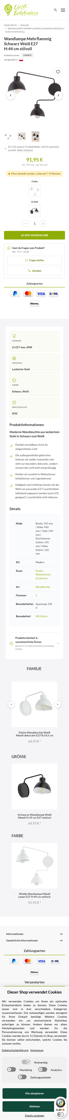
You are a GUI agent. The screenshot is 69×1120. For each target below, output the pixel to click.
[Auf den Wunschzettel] (58, 72)
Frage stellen (36, 260)
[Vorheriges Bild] (10, 95)
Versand (43, 164)
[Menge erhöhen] (43, 223)
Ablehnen (34, 1106)
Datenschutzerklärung (15, 1050)
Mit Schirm (42, 616)
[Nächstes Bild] (58, 95)
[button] (34, 934)
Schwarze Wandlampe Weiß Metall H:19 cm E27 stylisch (35, 816)
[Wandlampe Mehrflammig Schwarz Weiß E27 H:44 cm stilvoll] (34, 95)
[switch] (26, 1062)
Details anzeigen (34, 1115)
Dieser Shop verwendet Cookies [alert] (34, 992)
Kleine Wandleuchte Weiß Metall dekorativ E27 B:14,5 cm (34, 734)
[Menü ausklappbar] (63, 10)
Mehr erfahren (25, 150)
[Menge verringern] (25, 223)
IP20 (14, 413)
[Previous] (11, 704)
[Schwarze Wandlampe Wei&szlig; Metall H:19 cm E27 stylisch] (34, 211)
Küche (39, 570)
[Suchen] (55, 10)
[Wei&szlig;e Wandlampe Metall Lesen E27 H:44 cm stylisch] (34, 191)
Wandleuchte (43, 586)
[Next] (57, 704)
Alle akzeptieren (34, 1093)
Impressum (37, 1050)
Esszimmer (42, 578)
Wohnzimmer (43, 574)
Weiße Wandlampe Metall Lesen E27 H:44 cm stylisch (34, 895)
